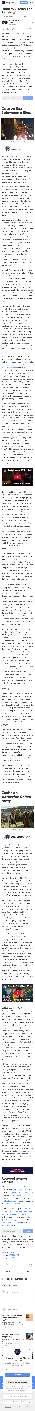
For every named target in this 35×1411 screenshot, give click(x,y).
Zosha (4, 1252)
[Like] (3, 29)
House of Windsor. (12, 1204)
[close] (29, 1349)
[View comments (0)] (8, 29)
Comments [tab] (6, 1285)
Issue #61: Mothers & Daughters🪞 (10, 1335)
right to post (18, 1189)
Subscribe (24, 3)
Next (28, 1271)
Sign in (31, 3)
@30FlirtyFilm (14, 1255)
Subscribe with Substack (19, 1382)
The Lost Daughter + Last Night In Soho (13, 1340)
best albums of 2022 (19, 1187)
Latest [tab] (9, 1310)
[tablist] (10, 1285)
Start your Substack (12, 1402)
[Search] (31, 1310)
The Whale (28, 1192)
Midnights (14, 1220)
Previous (7, 1271)
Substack (8, 1407)
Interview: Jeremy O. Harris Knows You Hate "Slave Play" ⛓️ (12, 1317)
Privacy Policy (24, 1390)
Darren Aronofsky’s (16, 1192)
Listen (31, 22)
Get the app (27, 1402)
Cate (10, 1252)
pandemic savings (9, 1201)
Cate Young (12, 20)
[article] (17, 1322)
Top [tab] (4, 1310)
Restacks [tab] (14, 1285)
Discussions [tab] (16, 1310)
